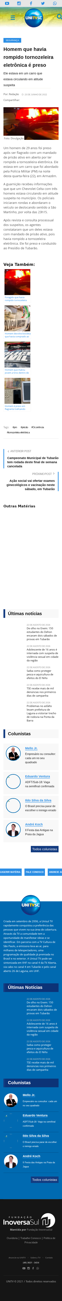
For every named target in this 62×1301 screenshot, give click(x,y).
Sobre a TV (35, 1258)
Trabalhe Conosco (30, 1238)
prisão (25, 427)
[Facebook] (33, 1268)
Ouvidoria (12, 1238)
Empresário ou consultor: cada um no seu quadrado (40, 758)
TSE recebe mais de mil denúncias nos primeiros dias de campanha (41, 692)
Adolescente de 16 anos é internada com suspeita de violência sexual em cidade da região (42, 655)
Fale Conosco (35, 872)
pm (15, 427)
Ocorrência (38, 427)
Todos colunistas (44, 849)
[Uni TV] (34, 18)
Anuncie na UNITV (17, 1258)
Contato (49, 1258)
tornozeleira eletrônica (19, 432)
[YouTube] (7, 3)
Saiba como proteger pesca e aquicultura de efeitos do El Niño (40, 674)
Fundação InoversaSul (39, 1229)
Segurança (12, 40)
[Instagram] (19, 3)
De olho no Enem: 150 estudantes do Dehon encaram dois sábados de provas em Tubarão (42, 634)
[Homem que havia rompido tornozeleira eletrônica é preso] (31, 123)
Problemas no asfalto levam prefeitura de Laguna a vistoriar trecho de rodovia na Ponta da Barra (41, 713)
